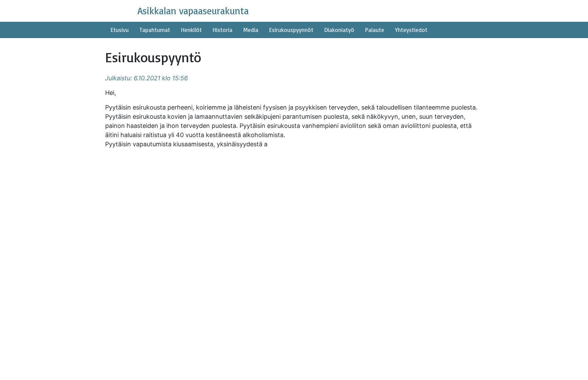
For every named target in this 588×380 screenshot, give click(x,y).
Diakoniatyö (339, 29)
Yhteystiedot (411, 29)
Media (250, 29)
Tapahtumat (155, 29)
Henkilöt (191, 29)
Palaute (374, 29)
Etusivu (120, 29)
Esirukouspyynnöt (291, 29)
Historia (222, 29)
